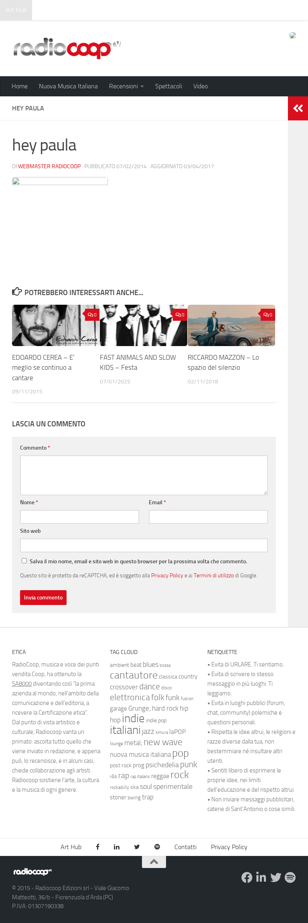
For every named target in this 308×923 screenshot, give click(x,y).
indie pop (156, 720)
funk (173, 697)
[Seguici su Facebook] (247, 877)
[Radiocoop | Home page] (67, 48)
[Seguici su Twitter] (276, 877)
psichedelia (162, 764)
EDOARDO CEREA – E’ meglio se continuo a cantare (43, 367)
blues (150, 664)
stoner (118, 797)
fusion (187, 698)
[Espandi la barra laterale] (298, 108)
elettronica (130, 697)
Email (157, 502)
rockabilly (119, 787)
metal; (133, 743)
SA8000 (22, 683)
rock (179, 774)
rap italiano (140, 776)
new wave (163, 742)
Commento (35, 447)
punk (188, 764)
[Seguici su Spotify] (290, 877)
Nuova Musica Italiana (68, 86)
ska (134, 787)
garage (118, 708)
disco (166, 688)
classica (168, 676)
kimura (162, 732)
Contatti (185, 847)
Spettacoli (168, 86)
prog (138, 765)
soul (146, 786)
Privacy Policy (167, 575)
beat (136, 664)
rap (123, 775)
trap (148, 797)
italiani (125, 730)
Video (200, 86)
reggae (160, 776)
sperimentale (172, 786)
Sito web (30, 531)
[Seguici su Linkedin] (261, 877)
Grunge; (139, 708)
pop (180, 753)
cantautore (134, 675)
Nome (29, 502)
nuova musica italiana (140, 754)
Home (20, 86)
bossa (165, 665)
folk (157, 697)
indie (133, 718)
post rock (121, 765)
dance (149, 686)
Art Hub (16, 10)
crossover (124, 687)
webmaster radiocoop (49, 166)
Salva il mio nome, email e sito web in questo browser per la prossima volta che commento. (138, 561)
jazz (148, 731)
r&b (113, 776)
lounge (116, 743)
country (187, 676)
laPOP (177, 732)
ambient (119, 665)
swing (134, 798)
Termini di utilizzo (214, 575)
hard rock (165, 708)
